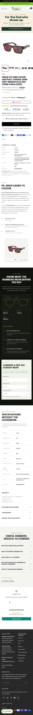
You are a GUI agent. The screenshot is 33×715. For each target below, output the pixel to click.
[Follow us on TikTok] (18, 698)
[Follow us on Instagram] (7, 698)
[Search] (5, 8)
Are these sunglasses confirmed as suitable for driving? (13, 563)
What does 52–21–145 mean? (10, 557)
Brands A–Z (21, 641)
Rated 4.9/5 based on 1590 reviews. (19, 105)
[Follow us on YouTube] (14, 698)
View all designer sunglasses (7, 580)
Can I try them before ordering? (12, 569)
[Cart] (30, 9)
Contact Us (21, 661)
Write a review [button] (16, 619)
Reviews (20, 646)
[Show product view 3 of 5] (16, 259)
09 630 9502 (9, 657)
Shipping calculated (13, 89)
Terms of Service (22, 652)
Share (3, 139)
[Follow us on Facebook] (4, 698)
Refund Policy (21, 658)
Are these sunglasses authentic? (12, 545)
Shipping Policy (22, 655)
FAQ (19, 643)
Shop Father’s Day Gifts (16, 28)
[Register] (25, 682)
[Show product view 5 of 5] (18, 259)
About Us (20, 638)
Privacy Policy (21, 649)
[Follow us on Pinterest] (11, 698)
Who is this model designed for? (12, 551)
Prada (4, 74)
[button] (7, 711)
